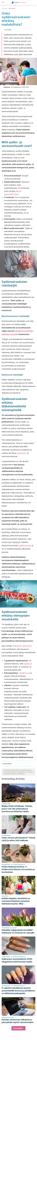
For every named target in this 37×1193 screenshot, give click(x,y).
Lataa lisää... (18, 1028)
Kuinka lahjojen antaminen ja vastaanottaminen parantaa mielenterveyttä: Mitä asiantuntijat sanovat (16, 901)
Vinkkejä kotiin (7, 1017)
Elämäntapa (6, 804)
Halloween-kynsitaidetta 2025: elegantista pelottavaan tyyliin (17, 960)
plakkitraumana (24, 545)
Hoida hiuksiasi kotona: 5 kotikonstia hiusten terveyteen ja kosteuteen (18, 869)
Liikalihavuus (24, 673)
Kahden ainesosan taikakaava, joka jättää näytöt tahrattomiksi (17, 1021)
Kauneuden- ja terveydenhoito (13, 864)
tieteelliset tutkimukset (22, 646)
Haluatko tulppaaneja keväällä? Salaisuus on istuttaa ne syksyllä (18, 931)
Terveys (4, 8)
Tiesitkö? (5, 896)
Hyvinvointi (6, 835)
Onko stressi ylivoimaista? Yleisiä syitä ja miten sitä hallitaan (18, 839)
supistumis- (22, 453)
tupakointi (27, 664)
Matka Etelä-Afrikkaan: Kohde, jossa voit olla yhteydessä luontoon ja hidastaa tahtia (17, 809)
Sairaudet (12, 8)
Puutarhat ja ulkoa (9, 928)
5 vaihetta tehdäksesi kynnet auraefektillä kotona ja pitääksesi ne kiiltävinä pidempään (18, 991)
